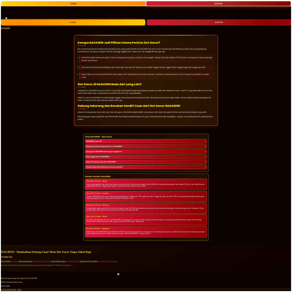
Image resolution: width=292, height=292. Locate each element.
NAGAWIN (5, 28)
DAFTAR (218, 3)
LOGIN (73, 3)
